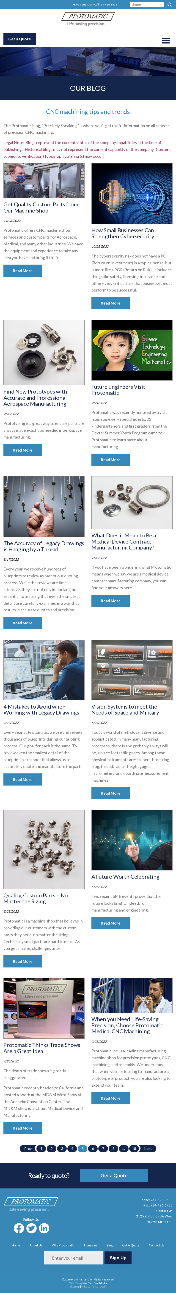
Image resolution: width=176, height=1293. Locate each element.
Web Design (76, 1283)
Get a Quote (19, 39)
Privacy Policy (89, 1286)
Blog (110, 1245)
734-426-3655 (108, 4)
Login (103, 1286)
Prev (28, 1148)
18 (134, 1148)
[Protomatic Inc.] (88, 24)
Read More (23, 270)
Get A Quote (130, 1245)
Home (16, 1245)
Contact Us (164, 1211)
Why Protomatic (63, 1245)
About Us (36, 1245)
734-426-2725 (162, 1205)
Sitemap (75, 1286)
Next (148, 1148)
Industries (90, 1245)
